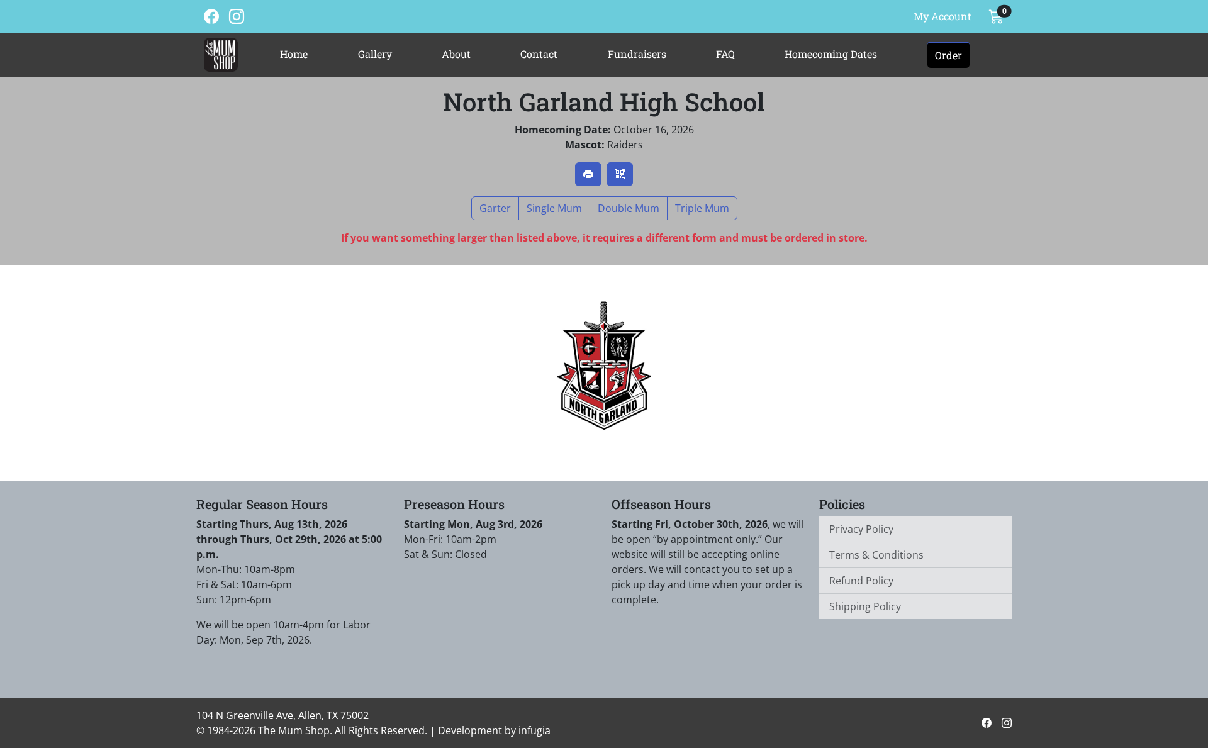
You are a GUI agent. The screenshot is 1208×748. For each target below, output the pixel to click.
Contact (538, 53)
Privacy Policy (861, 529)
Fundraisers (637, 53)
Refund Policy (861, 581)
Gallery (375, 53)
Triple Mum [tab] (702, 208)
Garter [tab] (495, 208)
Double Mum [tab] (628, 208)
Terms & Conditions (876, 555)
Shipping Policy (865, 606)
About (456, 53)
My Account (942, 16)
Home (294, 53)
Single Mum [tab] (554, 208)
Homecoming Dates (831, 53)
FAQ (725, 53)
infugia (534, 730)
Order (948, 55)
